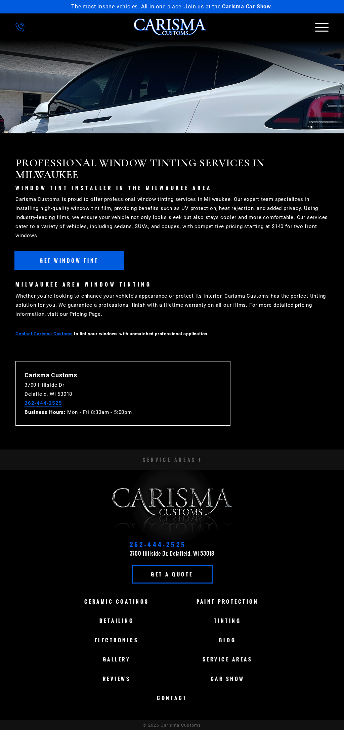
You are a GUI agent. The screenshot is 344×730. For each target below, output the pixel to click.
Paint (227, 601)
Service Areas (228, 659)
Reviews (117, 678)
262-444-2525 (43, 403)
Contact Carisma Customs (44, 333)
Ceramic (116, 601)
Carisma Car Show (246, 6)
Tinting (227, 620)
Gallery (117, 659)
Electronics (117, 640)
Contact (172, 697)
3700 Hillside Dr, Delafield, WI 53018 (172, 553)
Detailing (116, 620)
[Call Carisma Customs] (20, 27)
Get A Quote (172, 574)
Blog (227, 640)
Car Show (228, 678)
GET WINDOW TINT (69, 260)
